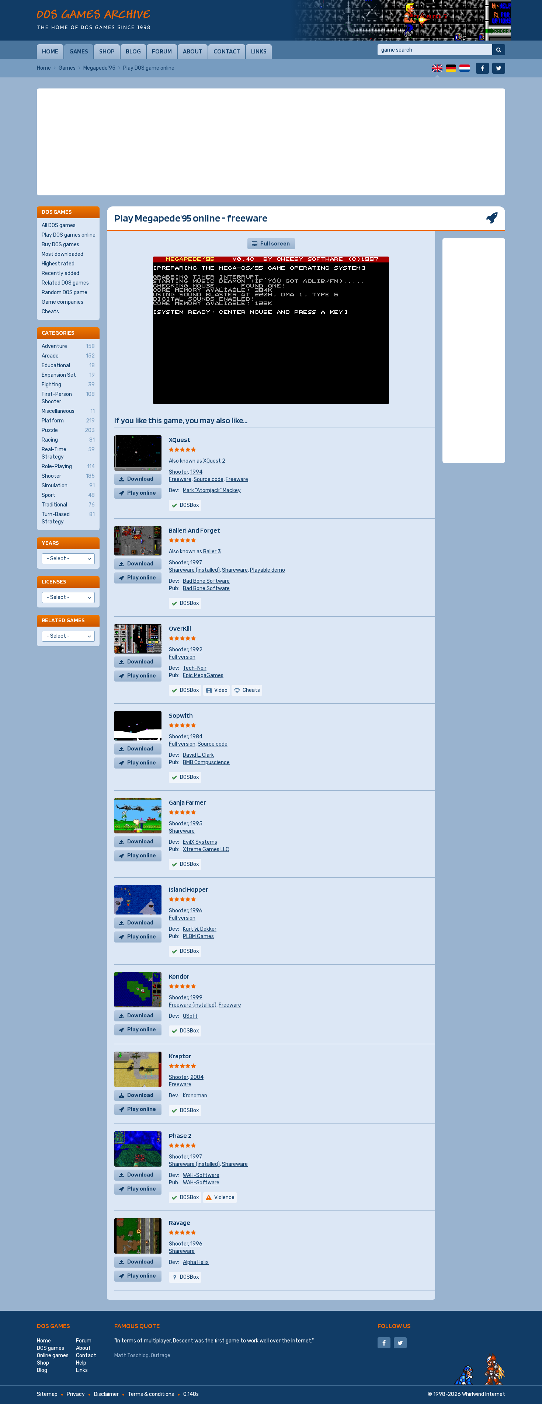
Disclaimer (106, 1394)
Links (259, 51)
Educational (68, 365)
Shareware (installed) (194, 570)
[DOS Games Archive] (93, 19)
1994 (196, 472)
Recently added (60, 273)
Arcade (68, 356)
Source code (208, 479)
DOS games (53, 1326)
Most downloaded (62, 254)
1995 (196, 824)
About (192, 51)
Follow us (394, 1326)
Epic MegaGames (203, 675)
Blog (133, 51)
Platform (68, 421)
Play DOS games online (68, 235)
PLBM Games (198, 936)
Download (140, 479)
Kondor (179, 976)
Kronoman (195, 1096)
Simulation (68, 485)
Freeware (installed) (192, 1005)
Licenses (54, 581)
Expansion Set (68, 375)
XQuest (179, 439)
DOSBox (189, 505)
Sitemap (47, 1394)
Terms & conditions (151, 1394)
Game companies (62, 302)
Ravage (179, 1222)
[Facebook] (482, 68)
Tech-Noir (194, 668)
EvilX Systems (200, 842)
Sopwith (181, 715)
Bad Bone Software (206, 581)
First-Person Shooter (68, 398)
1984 (196, 737)
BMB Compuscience (206, 762)
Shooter (178, 472)
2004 (197, 1077)
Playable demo (267, 570)
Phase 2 (180, 1135)
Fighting (68, 385)
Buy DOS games (60, 244)
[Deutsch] (451, 68)
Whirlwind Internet (483, 1394)
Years (50, 542)
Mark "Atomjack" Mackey (212, 490)
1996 (196, 910)
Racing (68, 440)
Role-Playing (68, 466)
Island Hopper (188, 889)
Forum (162, 51)
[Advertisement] (271, 142)
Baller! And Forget (194, 530)
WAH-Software (201, 1175)
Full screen (275, 244)
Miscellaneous (68, 411)
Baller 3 (212, 551)
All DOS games (59, 225)
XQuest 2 (214, 461)
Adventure (68, 346)
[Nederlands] (464, 68)
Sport (68, 495)
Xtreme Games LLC (206, 849)
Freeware (180, 479)
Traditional (68, 505)
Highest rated (58, 264)
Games (78, 51)
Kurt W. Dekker (199, 929)
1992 (196, 650)
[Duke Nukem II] (400, 20)
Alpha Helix (196, 1262)
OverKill (180, 628)
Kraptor (180, 1056)
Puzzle (68, 430)
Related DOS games (65, 283)
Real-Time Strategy (68, 453)
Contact (226, 51)
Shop (107, 51)
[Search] (498, 49)
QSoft (190, 1016)
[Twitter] (498, 68)
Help (81, 1363)
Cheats (50, 312)
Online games (53, 1355)
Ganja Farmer (187, 802)
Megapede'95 (99, 68)
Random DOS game (64, 292)
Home (50, 51)
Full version (182, 657)
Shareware (235, 570)
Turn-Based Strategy (68, 518)
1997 (196, 563)
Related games (63, 620)
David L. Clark (198, 755)
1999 (196, 997)
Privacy (76, 1394)
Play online (141, 493)
